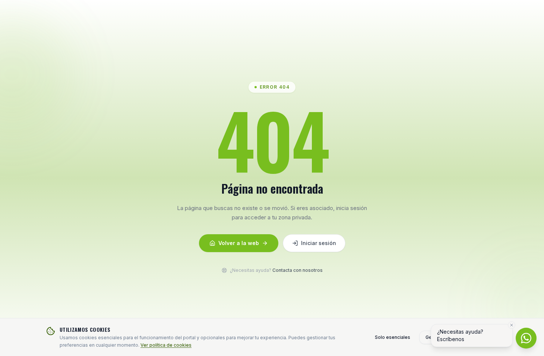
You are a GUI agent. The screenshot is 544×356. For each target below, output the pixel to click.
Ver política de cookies (166, 345)
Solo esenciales (392, 337)
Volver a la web (238, 243)
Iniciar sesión (318, 243)
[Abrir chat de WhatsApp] (526, 338)
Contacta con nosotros (297, 270)
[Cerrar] (511, 325)
